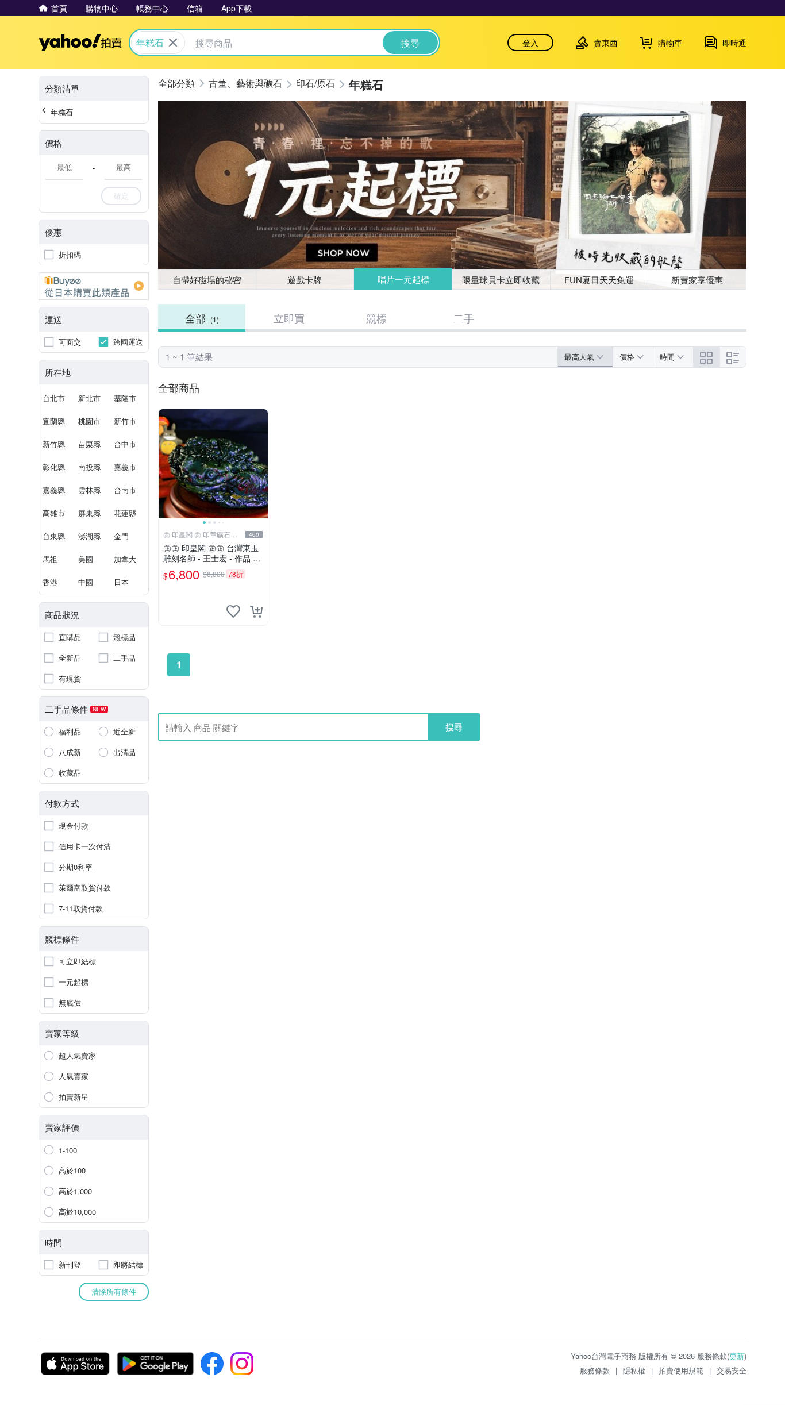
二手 (463, 317)
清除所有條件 (113, 1291)
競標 (376, 317)
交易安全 (731, 1370)
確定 (121, 195)
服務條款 (595, 1370)
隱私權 (634, 1370)
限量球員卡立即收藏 (501, 280)
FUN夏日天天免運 (599, 280)
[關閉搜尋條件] (173, 42)
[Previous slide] (166, 463)
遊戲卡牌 (304, 280)
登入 (530, 42)
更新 (736, 1355)
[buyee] (94, 286)
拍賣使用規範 (681, 1370)
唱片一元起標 (403, 279)
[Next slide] (260, 463)
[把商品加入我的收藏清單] (233, 611)
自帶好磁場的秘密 (206, 280)
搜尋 (454, 727)
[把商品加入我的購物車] (256, 611)
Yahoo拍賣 (80, 42)
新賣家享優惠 (697, 280)
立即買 (289, 317)
